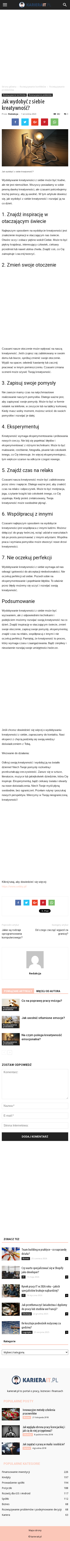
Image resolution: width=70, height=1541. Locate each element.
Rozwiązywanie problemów (40, 95)
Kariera (27, 1448)
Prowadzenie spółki (13, 1482)
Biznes (26, 1258)
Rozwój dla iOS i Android (16, 1493)
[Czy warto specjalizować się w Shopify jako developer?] (11, 1272)
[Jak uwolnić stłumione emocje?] (11, 1022)
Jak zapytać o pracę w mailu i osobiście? (44, 1444)
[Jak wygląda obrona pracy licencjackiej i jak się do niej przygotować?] (11, 1431)
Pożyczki (7, 1488)
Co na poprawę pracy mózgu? (42, 1000)
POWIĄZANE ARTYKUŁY (18, 991)
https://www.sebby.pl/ (14, 886)
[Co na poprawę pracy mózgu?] (11, 1005)
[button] (65, 5)
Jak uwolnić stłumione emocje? (43, 1018)
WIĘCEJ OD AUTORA (48, 991)
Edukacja (27, 1314)
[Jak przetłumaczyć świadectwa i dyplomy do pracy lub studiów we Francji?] (11, 1309)
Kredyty (6, 1477)
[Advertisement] (35, 46)
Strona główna (9, 86)
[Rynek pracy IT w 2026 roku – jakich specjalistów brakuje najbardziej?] (11, 1290)
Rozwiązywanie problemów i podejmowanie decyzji (32, 1509)
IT (23, 1277)
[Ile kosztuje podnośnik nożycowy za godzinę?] (11, 1327)
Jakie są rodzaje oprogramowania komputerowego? (12, 933)
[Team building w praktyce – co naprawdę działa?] (11, 1253)
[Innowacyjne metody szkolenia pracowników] (11, 1414)
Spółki (5, 1498)
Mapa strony (35, 1530)
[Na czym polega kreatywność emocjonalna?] (11, 1039)
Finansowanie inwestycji (16, 1472)
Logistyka (27, 1332)
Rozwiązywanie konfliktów (14, 95)
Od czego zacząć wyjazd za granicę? (51, 931)
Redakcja (13, 114)
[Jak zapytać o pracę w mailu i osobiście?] (11, 1448)
